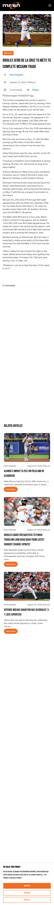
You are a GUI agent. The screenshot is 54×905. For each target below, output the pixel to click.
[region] (27, 884)
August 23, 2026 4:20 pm (38, 604)
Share (35, 90)
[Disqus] (27, 321)
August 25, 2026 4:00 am (38, 466)
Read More (10, 489)
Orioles (8, 53)
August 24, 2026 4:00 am (38, 530)
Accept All (27, 886)
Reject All (27, 900)
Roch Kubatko (16, 74)
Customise (27, 893)
